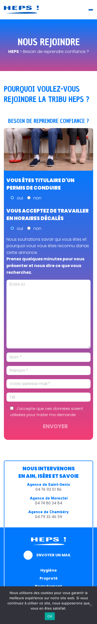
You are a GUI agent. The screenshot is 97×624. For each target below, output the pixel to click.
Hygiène (48, 570)
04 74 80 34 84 (48, 503)
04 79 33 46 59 (48, 517)
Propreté (49, 578)
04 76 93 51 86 (48, 489)
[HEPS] (21, 9)
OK (49, 616)
